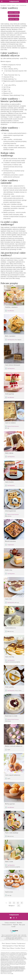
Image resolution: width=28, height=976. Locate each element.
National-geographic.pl (8, 946)
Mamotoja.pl (22, 946)
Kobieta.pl (13, 943)
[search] (26, 1)
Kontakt (13, 926)
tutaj (12, 973)
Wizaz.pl (12, 948)
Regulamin (15, 924)
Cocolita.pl (18, 948)
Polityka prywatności (7, 924)
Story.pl (23, 948)
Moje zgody (22, 924)
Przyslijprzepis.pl (21, 943)
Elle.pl (3, 943)
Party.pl (16, 946)
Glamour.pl (8, 943)
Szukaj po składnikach (10, 922)
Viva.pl (8, 948)
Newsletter (19, 922)
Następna (12, 905)
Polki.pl (4, 948)
